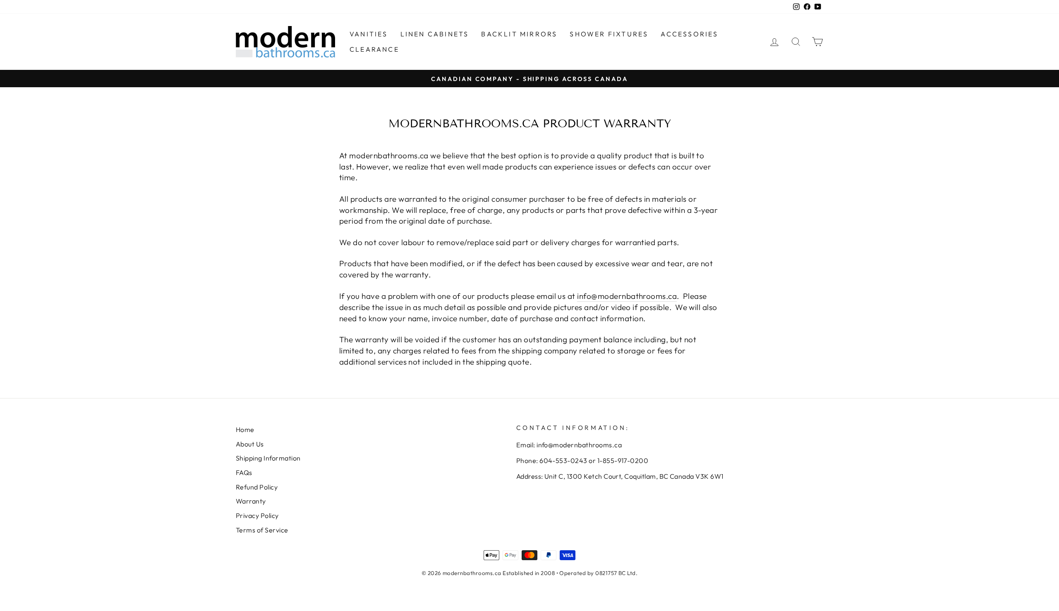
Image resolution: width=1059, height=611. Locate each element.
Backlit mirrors (519, 34)
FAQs (244, 472)
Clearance (374, 49)
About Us (250, 444)
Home (245, 429)
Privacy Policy (257, 515)
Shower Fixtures (609, 34)
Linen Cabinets (434, 34)
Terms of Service (262, 530)
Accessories (689, 34)
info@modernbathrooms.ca (627, 296)
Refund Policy (257, 487)
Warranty (251, 501)
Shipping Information (268, 458)
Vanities (369, 34)
